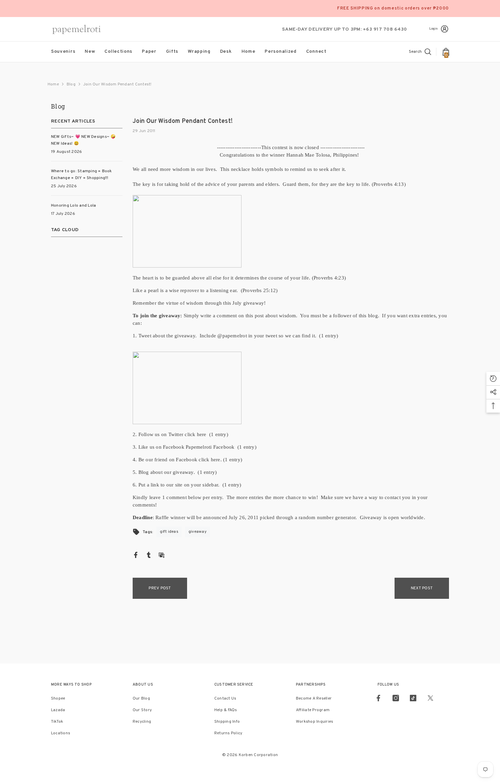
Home (53, 84)
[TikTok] (413, 698)
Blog (71, 84)
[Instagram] (395, 698)
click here (197, 434)
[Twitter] (430, 698)
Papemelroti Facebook (211, 447)
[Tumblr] (149, 555)
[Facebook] (136, 555)
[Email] (162, 555)
